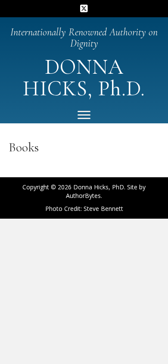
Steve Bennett (103, 208)
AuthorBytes (83, 195)
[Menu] (84, 115)
